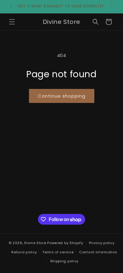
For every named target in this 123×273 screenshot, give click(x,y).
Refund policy (24, 252)
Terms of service (57, 252)
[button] (12, 21)
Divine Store (35, 242)
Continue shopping (61, 96)
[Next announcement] (112, 6)
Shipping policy (64, 261)
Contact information (98, 252)
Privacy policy (102, 242)
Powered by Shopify (65, 242)
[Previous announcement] (11, 6)
